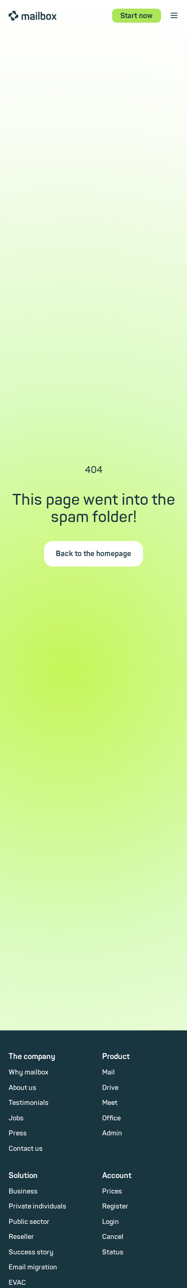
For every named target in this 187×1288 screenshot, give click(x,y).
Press (18, 1133)
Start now (136, 15)
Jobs (16, 1118)
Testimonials (29, 1103)
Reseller (21, 1237)
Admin (112, 1133)
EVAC (17, 1282)
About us (22, 1088)
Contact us (26, 1148)
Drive (110, 1088)
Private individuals (37, 1206)
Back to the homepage (93, 553)
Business (23, 1191)
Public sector (29, 1222)
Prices (112, 1191)
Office (111, 1118)
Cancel (112, 1237)
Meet (110, 1103)
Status (112, 1252)
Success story (31, 1252)
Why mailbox (29, 1072)
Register (115, 1206)
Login (110, 1222)
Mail (108, 1072)
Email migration (33, 1267)
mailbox (33, 15)
